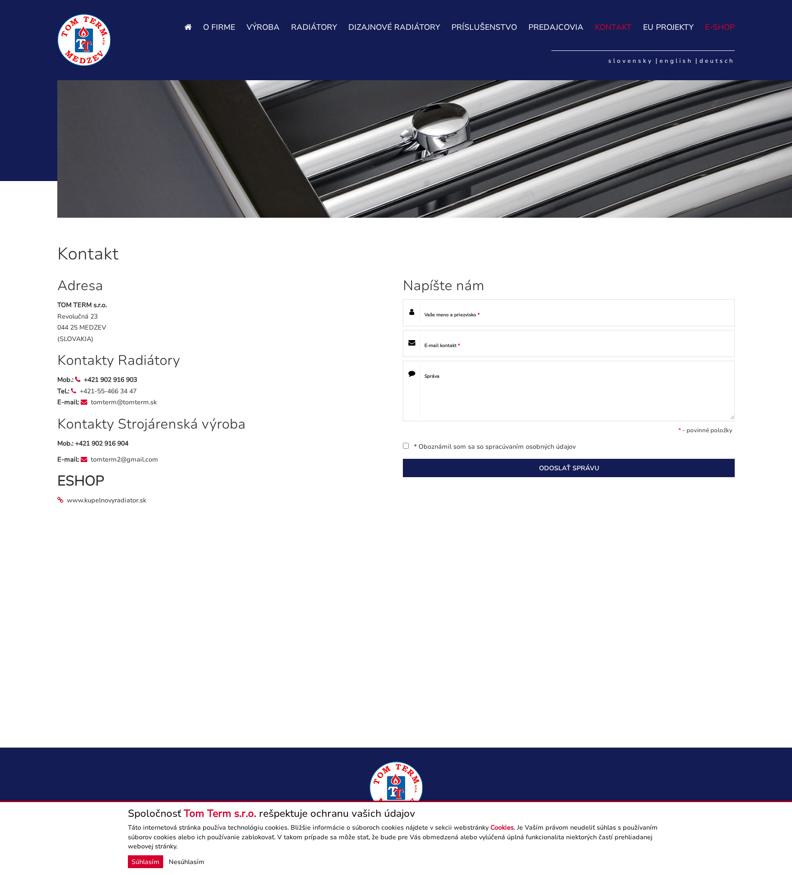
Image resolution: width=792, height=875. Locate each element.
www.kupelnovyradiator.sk (106, 500)
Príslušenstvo (484, 27)
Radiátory (314, 27)
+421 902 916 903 (110, 379)
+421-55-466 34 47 (108, 391)
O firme (219, 27)
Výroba (263, 27)
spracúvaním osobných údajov (530, 446)
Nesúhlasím (186, 861)
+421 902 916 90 (100, 443)
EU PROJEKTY (668, 27)
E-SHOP (720, 27)
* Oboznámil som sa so (494, 446)
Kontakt (613, 27)
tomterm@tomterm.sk (124, 402)
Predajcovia (555, 27)
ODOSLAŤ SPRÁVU (569, 468)
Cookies (502, 827)
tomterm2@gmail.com (124, 459)
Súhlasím (146, 861)
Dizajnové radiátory (394, 27)
